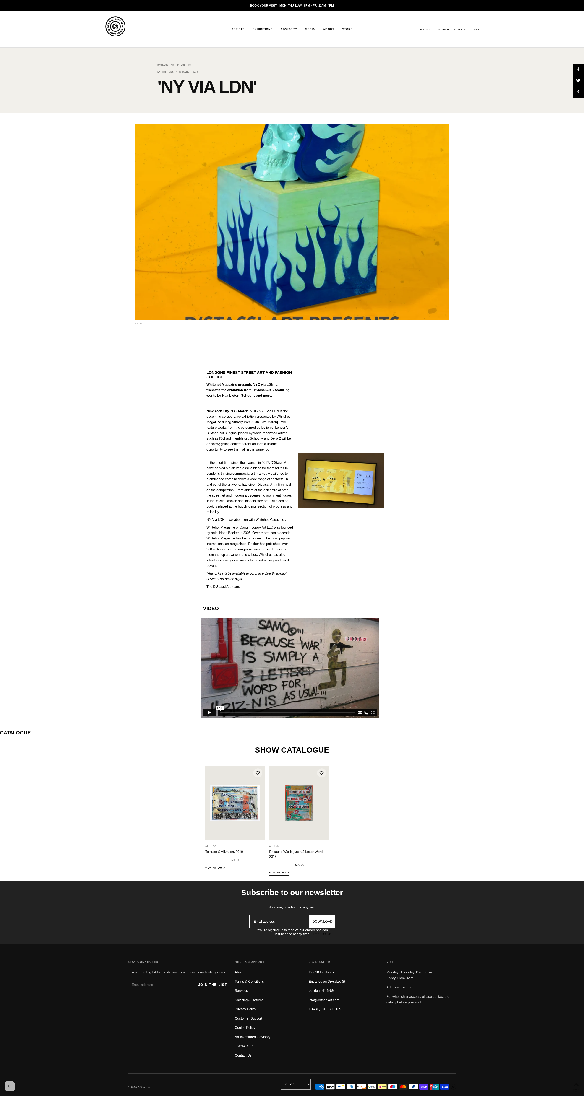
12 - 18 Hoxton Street (324, 972)
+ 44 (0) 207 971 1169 (325, 1009)
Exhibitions (165, 72)
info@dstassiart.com (324, 1000)
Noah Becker (229, 533)
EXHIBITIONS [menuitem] (263, 29)
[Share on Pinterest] (578, 92)
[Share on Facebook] (578, 69)
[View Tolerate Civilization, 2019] (235, 803)
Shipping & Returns (249, 1000)
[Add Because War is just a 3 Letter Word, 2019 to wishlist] (321, 772)
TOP (576, 1089)
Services (241, 990)
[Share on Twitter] (578, 80)
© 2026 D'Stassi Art (139, 1087)
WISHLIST (460, 29)
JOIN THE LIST (212, 985)
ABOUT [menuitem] (328, 29)
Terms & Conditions (249, 981)
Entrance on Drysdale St (327, 981)
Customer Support (248, 1018)
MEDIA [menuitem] (310, 29)
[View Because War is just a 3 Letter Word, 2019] (298, 803)
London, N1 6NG (321, 990)
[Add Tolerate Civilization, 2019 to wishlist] (257, 772)
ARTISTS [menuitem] (238, 29)
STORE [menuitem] (347, 29)
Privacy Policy (245, 1009)
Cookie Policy (245, 1027)
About (239, 972)
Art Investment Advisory (253, 1037)
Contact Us (243, 1055)
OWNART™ (244, 1046)
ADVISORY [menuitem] (289, 29)
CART (476, 29)
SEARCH (443, 29)
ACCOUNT (426, 29)
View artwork (215, 868)
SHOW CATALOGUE (292, 750)
